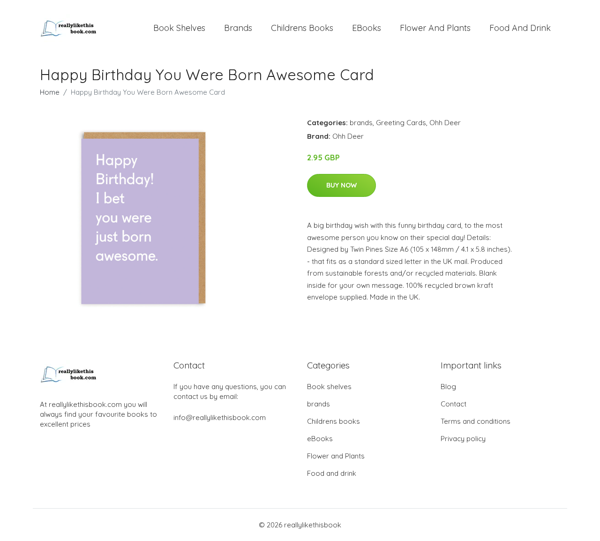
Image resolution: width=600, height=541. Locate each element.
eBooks (366, 28)
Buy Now (341, 185)
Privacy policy (463, 438)
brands (238, 28)
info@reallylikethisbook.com (219, 417)
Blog (448, 386)
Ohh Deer (445, 122)
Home (50, 92)
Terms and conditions (475, 421)
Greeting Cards (401, 122)
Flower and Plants (435, 28)
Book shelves (179, 28)
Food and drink (520, 28)
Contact (453, 403)
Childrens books (302, 28)
